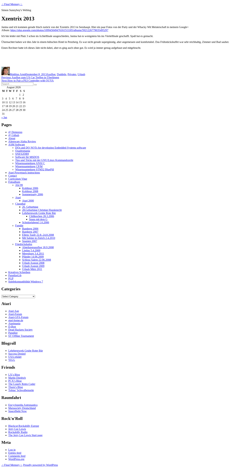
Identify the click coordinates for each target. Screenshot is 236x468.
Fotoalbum (14, 181)
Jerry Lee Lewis (17, 429)
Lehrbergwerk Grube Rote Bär (39, 213)
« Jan (4, 117)
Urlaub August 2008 (33, 262)
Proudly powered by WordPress (40, 465)
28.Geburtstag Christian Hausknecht (42, 209)
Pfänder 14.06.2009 (33, 256)
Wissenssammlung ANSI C (30, 163)
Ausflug (51, 74)
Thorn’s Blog (15, 387)
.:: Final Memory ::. (11, 4)
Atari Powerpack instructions (24, 172)
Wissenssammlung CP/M (29, 166)
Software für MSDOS (27, 157)
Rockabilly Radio (17, 432)
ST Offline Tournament (21, 335)
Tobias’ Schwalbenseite (21, 390)
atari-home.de (15, 320)
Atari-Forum (15, 314)
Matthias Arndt (18, 74)
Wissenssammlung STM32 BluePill (34, 169)
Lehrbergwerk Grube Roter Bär (25, 350)
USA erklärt (14, 356)
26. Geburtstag (30, 206)
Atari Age (13, 311)
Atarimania (14, 323)
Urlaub (81, 74)
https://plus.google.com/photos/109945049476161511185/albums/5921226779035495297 (59, 30)
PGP (10, 278)
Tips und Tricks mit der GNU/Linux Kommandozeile (44, 160)
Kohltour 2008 (30, 191)
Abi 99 (19, 185)
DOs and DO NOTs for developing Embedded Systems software (50, 147)
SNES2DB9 (22, 153)
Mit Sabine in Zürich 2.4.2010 (38, 238)
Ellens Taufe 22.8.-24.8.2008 (38, 234)
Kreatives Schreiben (19, 272)
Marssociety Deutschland (22, 408)
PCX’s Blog (15, 380)
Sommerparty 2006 (32, 194)
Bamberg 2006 (30, 228)
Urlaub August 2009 (33, 266)
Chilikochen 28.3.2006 (41, 216)
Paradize (13, 332)
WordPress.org (16, 459)
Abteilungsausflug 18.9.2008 (38, 247)
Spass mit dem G (38, 219)
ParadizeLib (14, 275)
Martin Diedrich (17, 377)
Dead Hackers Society (20, 329)
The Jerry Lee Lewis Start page (25, 435)
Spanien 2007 (29, 241)
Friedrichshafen (23, 244)
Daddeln (61, 74)
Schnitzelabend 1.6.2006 (35, 222)
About (11, 138)
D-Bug (12, 326)
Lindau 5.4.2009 (31, 250)
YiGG (11, 359)
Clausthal (20, 203)
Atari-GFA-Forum (18, 317)
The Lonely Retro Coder (21, 384)
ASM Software (16, 144)
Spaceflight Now (17, 411)
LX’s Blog (14, 374)
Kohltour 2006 (30, 188)
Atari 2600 (28, 200)
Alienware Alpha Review (22, 141)
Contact (12, 175)
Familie (19, 225)
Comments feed (16, 456)
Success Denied (17, 353)
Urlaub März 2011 (32, 269)
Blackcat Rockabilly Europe (23, 425)
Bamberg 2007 (30, 231)
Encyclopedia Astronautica (22, 404)
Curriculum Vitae (17, 178)
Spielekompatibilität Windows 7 (25, 281)
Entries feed (14, 452)
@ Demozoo (15, 132)
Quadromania (22, 150)
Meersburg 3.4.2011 (33, 253)
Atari (18, 197)
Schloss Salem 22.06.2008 (36, 259)
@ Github (13, 135)
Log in (12, 449)
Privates (72, 74)
